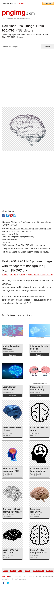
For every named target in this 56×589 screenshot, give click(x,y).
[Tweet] (14, 215)
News (20, 570)
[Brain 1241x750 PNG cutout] (12, 535)
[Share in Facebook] (3, 215)
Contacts (49, 570)
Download (12, 355)
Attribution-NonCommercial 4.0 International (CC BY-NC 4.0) (26, 223)
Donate (27, 570)
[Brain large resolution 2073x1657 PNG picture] (39, 494)
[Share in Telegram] (7, 215)
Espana (21, 3)
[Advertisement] (28, 79)
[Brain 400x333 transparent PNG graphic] (12, 453)
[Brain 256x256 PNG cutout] (39, 412)
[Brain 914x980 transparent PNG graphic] (39, 535)
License (13, 570)
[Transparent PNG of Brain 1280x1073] (12, 494)
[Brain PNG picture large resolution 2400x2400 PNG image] (39, 453)
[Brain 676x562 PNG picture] (12, 413)
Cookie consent (38, 570)
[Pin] (11, 215)
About (5, 570)
